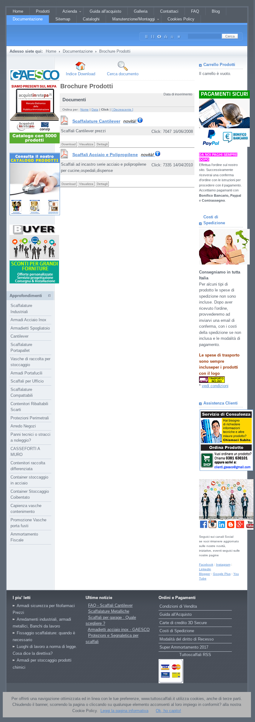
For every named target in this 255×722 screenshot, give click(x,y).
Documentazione (78, 51)
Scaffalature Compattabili (22, 392)
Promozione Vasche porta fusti (28, 523)
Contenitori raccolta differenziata (28, 466)
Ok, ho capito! (168, 710)
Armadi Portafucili (26, 373)
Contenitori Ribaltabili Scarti (29, 406)
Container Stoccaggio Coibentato (30, 494)
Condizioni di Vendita (178, 606)
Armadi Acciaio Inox (28, 319)
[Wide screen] (153, 35)
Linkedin (205, 569)
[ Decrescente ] (122, 109)
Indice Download (80, 74)
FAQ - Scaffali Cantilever (110, 605)
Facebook (206, 564)
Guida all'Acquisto (175, 614)
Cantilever (19, 336)
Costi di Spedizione (176, 630)
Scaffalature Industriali (21, 308)
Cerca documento (122, 74)
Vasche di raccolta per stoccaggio (30, 362)
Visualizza (86, 144)
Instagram (223, 564)
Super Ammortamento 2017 (183, 647)
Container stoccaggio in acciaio (29, 480)
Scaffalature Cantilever (104, 121)
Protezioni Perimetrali (30, 418)
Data (94, 109)
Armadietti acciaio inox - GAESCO (119, 629)
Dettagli (102, 144)
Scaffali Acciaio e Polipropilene (113, 154)
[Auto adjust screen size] (159, 35)
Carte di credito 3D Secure (183, 622)
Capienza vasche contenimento (26, 508)
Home (51, 51)
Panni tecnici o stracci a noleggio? (30, 437)
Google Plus (222, 573)
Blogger (204, 573)
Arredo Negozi (23, 426)
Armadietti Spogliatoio (30, 328)
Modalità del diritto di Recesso (186, 639)
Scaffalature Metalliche (108, 611)
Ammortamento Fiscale (24, 537)
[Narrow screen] (146, 35)
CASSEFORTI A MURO (25, 451)
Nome (84, 109)
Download (69, 144)
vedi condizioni (215, 385)
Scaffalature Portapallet (21, 347)
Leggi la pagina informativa (124, 710)
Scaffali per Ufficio (27, 381)
